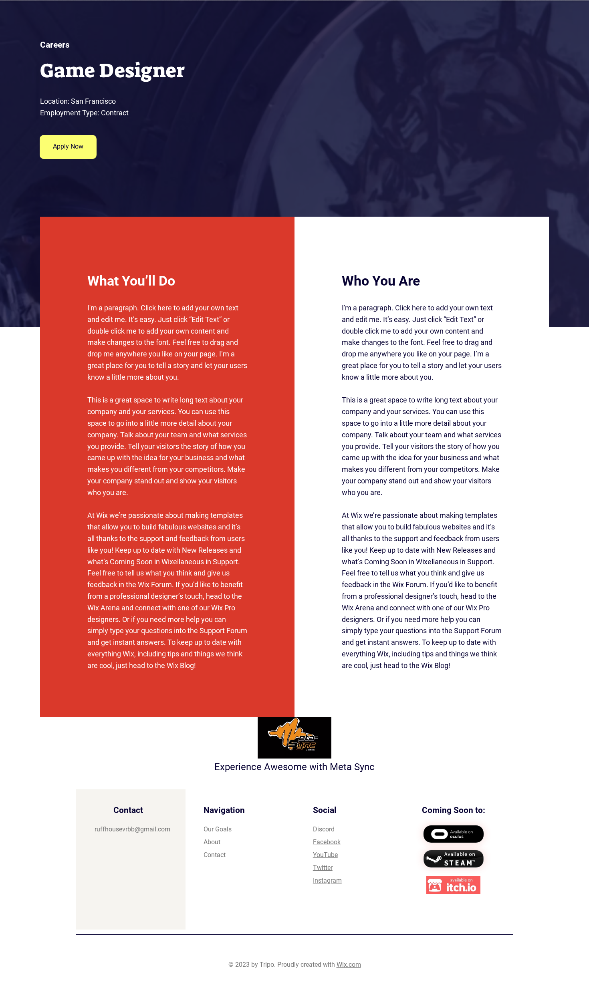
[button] (68, 147)
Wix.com (349, 964)
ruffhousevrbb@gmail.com (132, 829)
